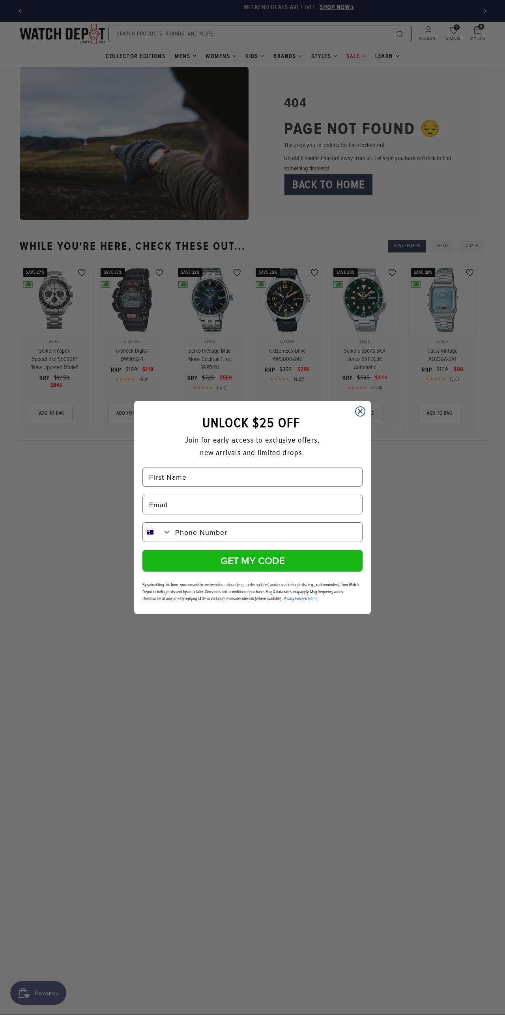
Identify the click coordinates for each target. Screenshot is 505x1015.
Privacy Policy (294, 598)
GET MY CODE (253, 560)
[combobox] (157, 532)
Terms (312, 598)
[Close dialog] (360, 411)
